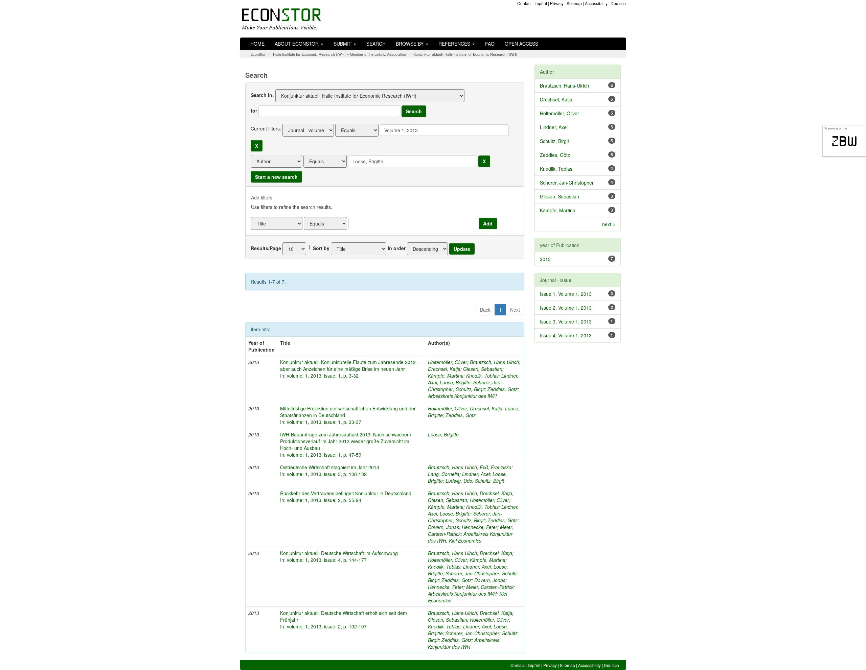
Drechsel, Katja (444, 368)
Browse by (410, 43)
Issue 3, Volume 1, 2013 (566, 321)
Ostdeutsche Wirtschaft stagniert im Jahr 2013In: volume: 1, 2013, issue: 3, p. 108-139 (329, 470)
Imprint (540, 3)
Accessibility (596, 3)
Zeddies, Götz (502, 389)
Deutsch (618, 3)
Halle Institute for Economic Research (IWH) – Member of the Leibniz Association (339, 54)
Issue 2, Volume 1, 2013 (566, 307)
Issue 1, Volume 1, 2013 (566, 293)
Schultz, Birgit (470, 389)
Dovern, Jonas (443, 527)
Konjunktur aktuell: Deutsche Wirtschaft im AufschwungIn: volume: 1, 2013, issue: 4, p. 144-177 (339, 556)
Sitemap (574, 3)
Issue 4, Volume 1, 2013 (566, 335)
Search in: (262, 95)
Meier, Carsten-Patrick (490, 586)
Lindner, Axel (476, 474)
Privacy (557, 3)
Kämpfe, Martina (445, 375)
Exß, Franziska (495, 467)
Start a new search (276, 176)
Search (376, 43)
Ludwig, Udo (459, 480)
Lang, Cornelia (443, 474)
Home (257, 43)
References (455, 43)
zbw (844, 141)
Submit (343, 43)
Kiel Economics (465, 540)
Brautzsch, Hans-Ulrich (494, 362)
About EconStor (297, 43)
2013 (545, 259)
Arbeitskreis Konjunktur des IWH (462, 395)
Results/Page (266, 248)
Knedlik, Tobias (482, 375)
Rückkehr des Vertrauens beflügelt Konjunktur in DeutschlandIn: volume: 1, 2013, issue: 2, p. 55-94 (345, 496)
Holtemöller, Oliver (447, 362)
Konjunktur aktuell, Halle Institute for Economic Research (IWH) (465, 54)
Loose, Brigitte (455, 382)
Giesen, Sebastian (482, 368)
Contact (524, 3)
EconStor (258, 54)
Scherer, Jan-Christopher (472, 573)
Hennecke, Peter (479, 527)
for (254, 110)
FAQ (490, 43)
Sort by (321, 248)
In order (397, 248)
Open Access (521, 43)
